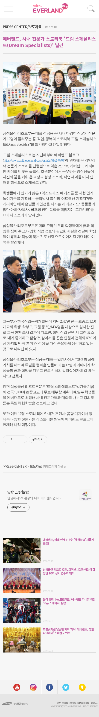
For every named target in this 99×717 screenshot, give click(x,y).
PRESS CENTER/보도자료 (22, 26)
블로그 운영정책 (62, 703)
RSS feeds (94, 703)
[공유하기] (16, 439)
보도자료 (36, 466)
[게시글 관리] (22, 439)
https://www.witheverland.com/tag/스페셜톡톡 (34, 160)
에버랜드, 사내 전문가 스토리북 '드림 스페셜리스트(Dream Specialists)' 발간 (49, 41)
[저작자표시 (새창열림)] (49, 439)
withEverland (18, 492)
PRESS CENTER (14, 466)
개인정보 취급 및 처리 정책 (79, 703)
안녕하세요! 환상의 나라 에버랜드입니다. (35, 498)
